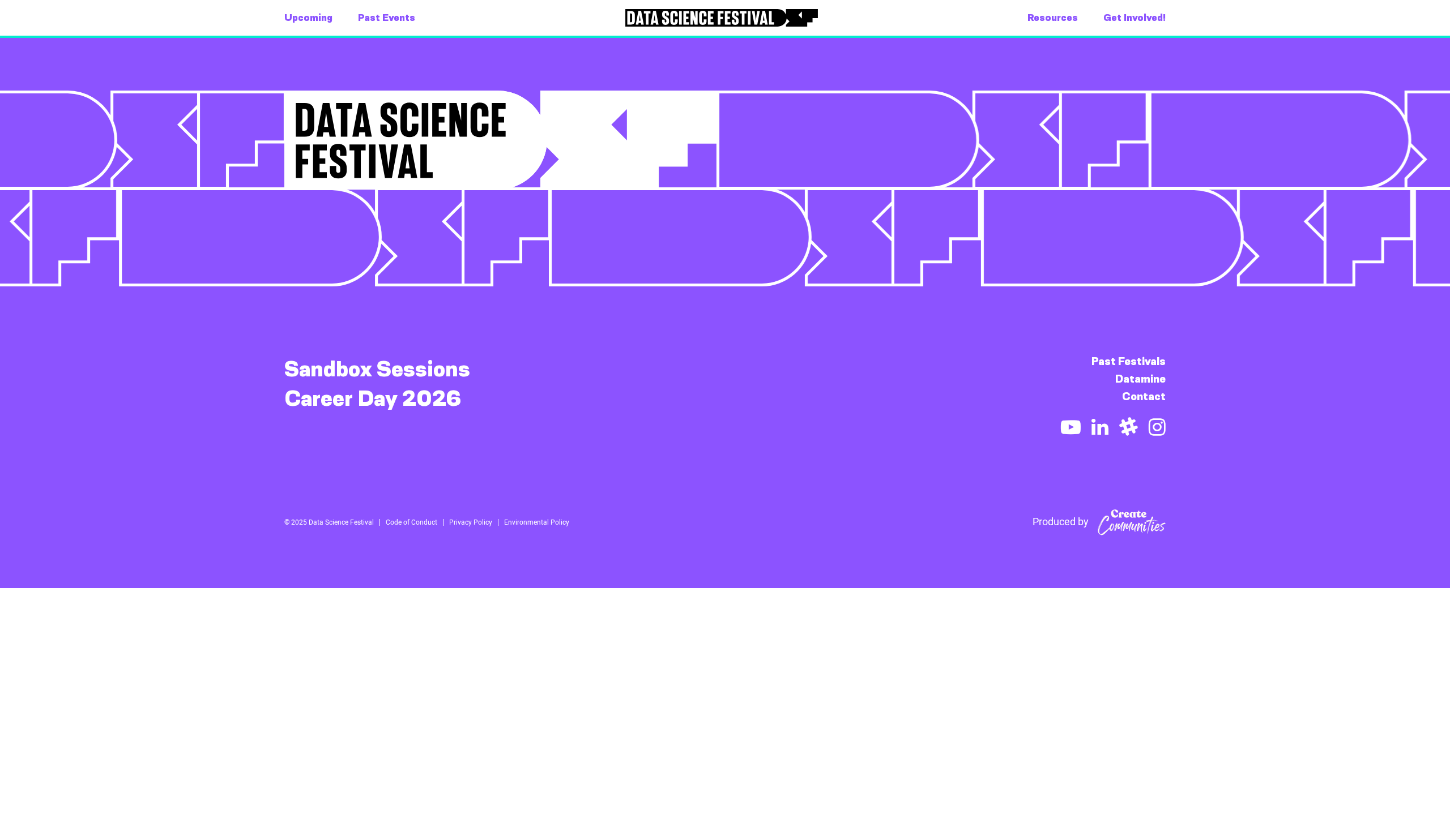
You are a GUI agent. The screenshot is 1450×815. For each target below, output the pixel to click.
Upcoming (308, 17)
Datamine (1140, 378)
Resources (1052, 17)
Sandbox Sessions (377, 369)
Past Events (386, 17)
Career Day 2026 (373, 398)
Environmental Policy (536, 522)
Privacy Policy (470, 522)
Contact (1144, 396)
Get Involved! (1134, 17)
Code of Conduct (411, 522)
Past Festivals (1128, 361)
